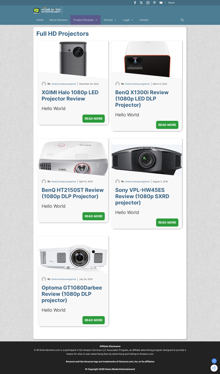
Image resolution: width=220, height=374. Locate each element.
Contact (144, 20)
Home (40, 20)
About (171, 2)
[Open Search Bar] (182, 20)
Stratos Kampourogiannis (63, 84)
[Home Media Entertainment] (47, 10)
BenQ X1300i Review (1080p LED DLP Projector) (142, 98)
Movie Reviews (58, 20)
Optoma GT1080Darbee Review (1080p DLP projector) (72, 293)
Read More (94, 118)
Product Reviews (83, 20)
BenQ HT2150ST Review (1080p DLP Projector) (73, 193)
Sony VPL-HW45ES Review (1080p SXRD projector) (142, 196)
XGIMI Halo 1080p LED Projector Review (70, 95)
